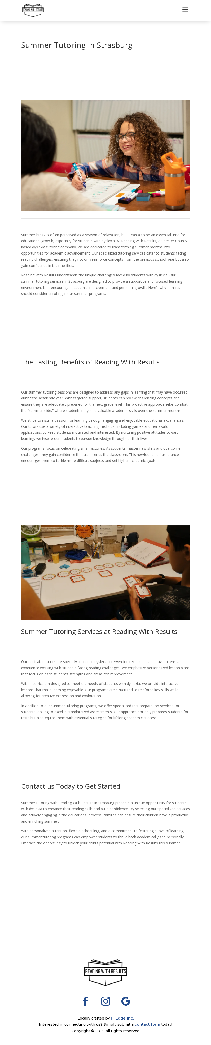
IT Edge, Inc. (122, 1018)
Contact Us (40, 477)
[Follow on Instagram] (105, 1001)
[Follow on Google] (126, 1001)
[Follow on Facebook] (85, 1001)
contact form (147, 1024)
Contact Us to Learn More (58, 310)
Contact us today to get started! (47, 849)
